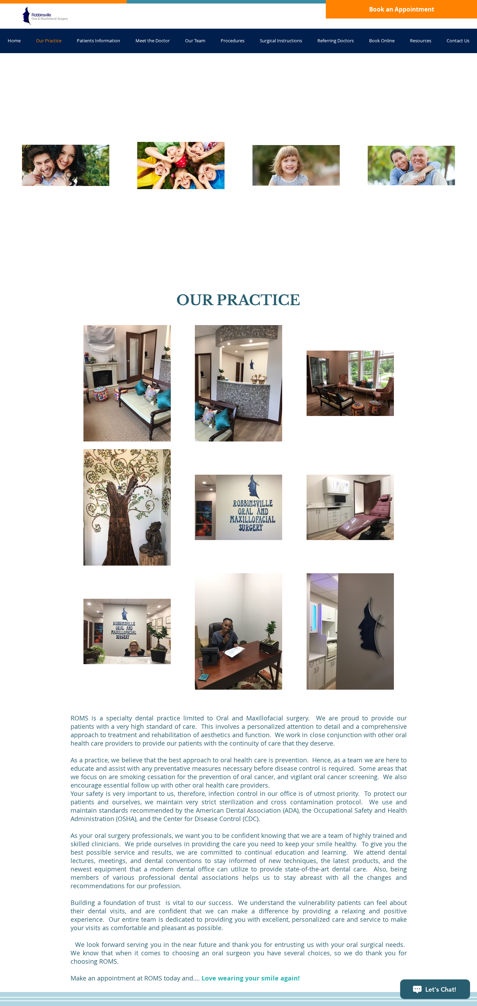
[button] (420, 41)
